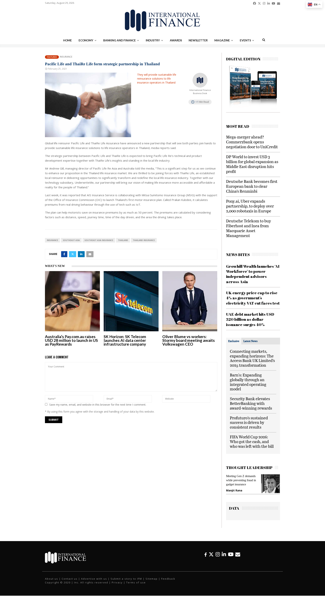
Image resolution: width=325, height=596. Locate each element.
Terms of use (136, 586)
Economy (86, 40)
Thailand (123, 240)
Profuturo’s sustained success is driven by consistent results (249, 422)
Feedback (168, 582)
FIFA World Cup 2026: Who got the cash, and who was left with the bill (252, 441)
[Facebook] (205, 558)
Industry (153, 40)
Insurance (66, 56)
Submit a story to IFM (126, 582)
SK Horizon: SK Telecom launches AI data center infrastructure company (125, 340)
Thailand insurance (144, 240)
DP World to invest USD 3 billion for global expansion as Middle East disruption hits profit (252, 164)
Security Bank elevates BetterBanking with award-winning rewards (251, 403)
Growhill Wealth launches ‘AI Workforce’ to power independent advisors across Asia (252, 274)
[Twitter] (211, 558)
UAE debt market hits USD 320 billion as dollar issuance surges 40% (250, 319)
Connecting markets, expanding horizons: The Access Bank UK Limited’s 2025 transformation (252, 358)
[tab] (233, 341)
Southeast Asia (71, 240)
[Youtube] (230, 558)
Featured (52, 56)
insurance (52, 240)
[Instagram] (218, 558)
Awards (176, 40)
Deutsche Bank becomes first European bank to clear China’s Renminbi (251, 186)
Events (245, 40)
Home (67, 40)
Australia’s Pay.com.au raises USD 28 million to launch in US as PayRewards (71, 340)
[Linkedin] (224, 558)
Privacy (117, 586)
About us (51, 582)
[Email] (237, 558)
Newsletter (198, 40)
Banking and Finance (119, 40)
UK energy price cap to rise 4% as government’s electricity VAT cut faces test (253, 298)
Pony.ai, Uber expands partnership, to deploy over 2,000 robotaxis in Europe (250, 206)
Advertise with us (94, 582)
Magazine (222, 40)
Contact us (69, 582)
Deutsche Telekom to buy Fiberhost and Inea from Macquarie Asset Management (248, 228)
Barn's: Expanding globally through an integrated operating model (248, 382)
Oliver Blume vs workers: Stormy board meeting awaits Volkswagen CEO (188, 340)
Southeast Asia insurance (98, 240)
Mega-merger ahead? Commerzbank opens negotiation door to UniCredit (252, 141)
